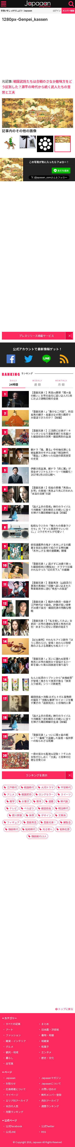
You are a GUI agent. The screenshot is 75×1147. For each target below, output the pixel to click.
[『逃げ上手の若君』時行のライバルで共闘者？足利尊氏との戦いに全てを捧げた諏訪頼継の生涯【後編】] (15, 723)
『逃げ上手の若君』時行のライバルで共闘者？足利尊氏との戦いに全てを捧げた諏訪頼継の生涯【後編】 (51, 719)
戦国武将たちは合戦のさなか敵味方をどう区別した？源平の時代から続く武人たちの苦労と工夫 (37, 86)
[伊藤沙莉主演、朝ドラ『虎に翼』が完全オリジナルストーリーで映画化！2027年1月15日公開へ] (15, 476)
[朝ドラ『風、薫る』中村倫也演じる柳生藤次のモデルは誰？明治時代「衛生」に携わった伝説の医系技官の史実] (15, 457)
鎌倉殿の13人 (39, 836)
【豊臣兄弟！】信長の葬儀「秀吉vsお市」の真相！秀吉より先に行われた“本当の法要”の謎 (52, 490)
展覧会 (67, 822)
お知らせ (11, 1083)
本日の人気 (12, 1106)
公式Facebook (11, 359)
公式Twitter (28, 359)
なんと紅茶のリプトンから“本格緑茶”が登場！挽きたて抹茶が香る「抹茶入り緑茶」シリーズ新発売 (52, 681)
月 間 (61, 382)
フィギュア (13, 822)
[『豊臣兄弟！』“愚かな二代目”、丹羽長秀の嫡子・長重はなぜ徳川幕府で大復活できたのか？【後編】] (15, 419)
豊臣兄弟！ (50, 822)
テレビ (13, 808)
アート (9, 1029)
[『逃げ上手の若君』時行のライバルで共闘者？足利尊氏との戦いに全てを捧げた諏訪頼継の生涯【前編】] (15, 514)
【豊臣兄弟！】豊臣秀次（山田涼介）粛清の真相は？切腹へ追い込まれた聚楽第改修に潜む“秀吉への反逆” (51, 585)
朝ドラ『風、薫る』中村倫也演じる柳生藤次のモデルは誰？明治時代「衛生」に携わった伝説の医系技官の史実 (51, 454)
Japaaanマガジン (51, 1078)
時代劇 (64, 801)
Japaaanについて (51, 1083)
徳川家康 (17, 815)
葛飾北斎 (65, 829)
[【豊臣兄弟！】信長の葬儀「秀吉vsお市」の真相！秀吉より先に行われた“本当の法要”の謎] (15, 495)
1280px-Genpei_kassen (25, 19)
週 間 (37, 382)
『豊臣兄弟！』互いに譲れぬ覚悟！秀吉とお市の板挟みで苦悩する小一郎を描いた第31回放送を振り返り (51, 662)
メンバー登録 (68, 10)
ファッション (13, 1035)
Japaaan (37, 4)
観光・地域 (12, 1052)
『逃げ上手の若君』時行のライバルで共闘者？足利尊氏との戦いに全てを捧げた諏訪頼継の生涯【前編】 (51, 509)
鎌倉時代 (13, 829)
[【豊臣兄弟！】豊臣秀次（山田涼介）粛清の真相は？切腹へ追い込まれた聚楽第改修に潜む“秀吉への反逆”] (15, 590)
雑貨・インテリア (16, 1041)
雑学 (12, 801)
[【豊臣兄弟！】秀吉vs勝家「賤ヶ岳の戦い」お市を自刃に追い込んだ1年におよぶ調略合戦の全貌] (15, 400)
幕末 (38, 801)
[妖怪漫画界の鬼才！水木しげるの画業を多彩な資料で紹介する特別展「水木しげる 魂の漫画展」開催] (15, 552)
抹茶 (31, 815)
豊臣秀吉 (32, 822)
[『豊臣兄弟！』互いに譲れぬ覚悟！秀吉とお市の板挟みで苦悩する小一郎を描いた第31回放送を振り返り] (15, 666)
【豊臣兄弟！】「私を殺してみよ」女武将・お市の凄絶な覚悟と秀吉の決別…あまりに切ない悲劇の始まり (51, 624)
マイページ (12, 1095)
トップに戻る (65, 1009)
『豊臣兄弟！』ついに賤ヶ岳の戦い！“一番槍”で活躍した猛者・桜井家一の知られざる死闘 (52, 738)
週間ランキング (50, 1106)
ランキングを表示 (36, 775)
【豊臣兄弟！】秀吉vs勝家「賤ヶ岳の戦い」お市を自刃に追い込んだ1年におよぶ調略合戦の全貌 (51, 395)
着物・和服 (47, 1035)
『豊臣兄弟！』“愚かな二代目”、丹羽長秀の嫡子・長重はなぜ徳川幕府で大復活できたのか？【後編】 (52, 414)
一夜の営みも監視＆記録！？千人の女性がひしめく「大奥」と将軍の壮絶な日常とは (51, 757)
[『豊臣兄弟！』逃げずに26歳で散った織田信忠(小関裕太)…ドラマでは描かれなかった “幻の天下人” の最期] (15, 571)
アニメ (10, 794)
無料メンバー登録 (51, 1095)
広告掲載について (16, 1089)
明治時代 (63, 808)
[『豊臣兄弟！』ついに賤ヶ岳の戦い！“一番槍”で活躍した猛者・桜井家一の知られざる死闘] (15, 742)
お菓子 (25, 801)
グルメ (9, 1046)
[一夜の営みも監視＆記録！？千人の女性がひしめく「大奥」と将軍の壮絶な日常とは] (15, 761)
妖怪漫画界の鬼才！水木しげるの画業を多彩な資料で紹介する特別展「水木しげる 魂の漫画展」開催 (51, 547)
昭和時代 (30, 829)
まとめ (45, 1024)
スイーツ (66, 794)
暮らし (9, 1058)
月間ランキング (14, 1112)
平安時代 (66, 787)
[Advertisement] (29, 49)
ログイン (57, 10)
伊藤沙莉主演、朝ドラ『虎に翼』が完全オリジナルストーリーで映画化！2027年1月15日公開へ (52, 471)
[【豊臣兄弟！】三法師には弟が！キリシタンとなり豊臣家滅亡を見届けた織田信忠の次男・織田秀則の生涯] (15, 438)
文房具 (62, 815)
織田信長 (46, 808)
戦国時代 (29, 787)
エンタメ (46, 1052)
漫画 (50, 801)
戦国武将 (27, 794)
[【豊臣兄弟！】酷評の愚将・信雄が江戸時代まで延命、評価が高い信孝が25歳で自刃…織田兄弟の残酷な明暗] (15, 609)
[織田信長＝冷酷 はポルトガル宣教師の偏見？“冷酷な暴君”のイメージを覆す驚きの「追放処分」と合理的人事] (15, 704)
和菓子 (45, 1046)
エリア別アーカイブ (17, 1100)
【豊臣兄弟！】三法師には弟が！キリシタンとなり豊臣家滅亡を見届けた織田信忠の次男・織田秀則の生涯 (51, 433)
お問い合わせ (48, 1089)
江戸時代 (12, 787)
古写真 (9, 1063)
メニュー (3, 4)
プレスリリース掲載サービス (36, 336)
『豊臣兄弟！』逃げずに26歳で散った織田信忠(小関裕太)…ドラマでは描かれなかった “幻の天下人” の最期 (51, 566)
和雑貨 (45, 1041)
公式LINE (46, 359)
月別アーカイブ (50, 1100)
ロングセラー (46, 794)
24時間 (13, 382)
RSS (64, 359)
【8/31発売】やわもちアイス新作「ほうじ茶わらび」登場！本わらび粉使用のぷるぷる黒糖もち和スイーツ (52, 643)
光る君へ (47, 829)
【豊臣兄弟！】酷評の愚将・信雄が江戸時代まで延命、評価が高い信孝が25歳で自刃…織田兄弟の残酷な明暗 (51, 606)
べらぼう (29, 808)
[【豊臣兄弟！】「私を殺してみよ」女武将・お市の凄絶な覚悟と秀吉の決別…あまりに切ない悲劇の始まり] (15, 628)
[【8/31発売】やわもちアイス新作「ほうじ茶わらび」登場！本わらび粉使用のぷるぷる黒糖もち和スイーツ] (15, 647)
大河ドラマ (47, 787)
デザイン (46, 815)
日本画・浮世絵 (50, 1029)
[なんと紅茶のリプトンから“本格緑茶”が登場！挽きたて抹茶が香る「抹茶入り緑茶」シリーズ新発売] (15, 685)
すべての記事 (13, 1024)
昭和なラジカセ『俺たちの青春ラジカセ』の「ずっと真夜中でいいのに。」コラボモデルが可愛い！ (51, 528)
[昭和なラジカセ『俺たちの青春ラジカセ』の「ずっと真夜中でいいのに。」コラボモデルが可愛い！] (15, 533)
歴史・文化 (47, 1058)
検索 (71, 4)
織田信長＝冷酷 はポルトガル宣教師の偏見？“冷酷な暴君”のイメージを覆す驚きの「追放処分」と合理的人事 (52, 700)
